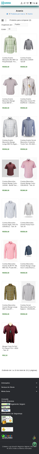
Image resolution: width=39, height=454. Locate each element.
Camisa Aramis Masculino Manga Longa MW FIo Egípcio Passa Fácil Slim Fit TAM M (10, 142)
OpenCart (29, 444)
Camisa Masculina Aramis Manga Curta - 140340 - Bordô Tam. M (10, 183)
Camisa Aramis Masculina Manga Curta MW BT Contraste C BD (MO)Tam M (8, 101)
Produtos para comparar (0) (20, 20)
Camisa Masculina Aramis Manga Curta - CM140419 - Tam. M (28, 183)
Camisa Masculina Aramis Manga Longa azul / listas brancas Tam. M (27, 266)
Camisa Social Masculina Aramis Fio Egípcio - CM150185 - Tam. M (28, 307)
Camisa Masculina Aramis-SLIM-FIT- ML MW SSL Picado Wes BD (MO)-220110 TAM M (10, 266)
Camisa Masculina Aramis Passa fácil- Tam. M (27, 224)
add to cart (7, 71)
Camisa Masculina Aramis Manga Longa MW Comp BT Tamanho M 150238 (9, 307)
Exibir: (3, 29)
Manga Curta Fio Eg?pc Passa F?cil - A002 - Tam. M (10, 348)
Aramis (30, 14)
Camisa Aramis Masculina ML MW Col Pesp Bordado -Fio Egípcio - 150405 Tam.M (10, 60)
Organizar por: (7, 25)
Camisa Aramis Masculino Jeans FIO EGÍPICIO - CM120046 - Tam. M (28, 101)
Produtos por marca (18, 14)
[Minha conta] (21, 3)
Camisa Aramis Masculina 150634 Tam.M (26, 59)
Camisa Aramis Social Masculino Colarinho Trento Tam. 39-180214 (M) (28, 142)
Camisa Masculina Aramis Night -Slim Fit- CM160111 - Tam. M (10, 224)
